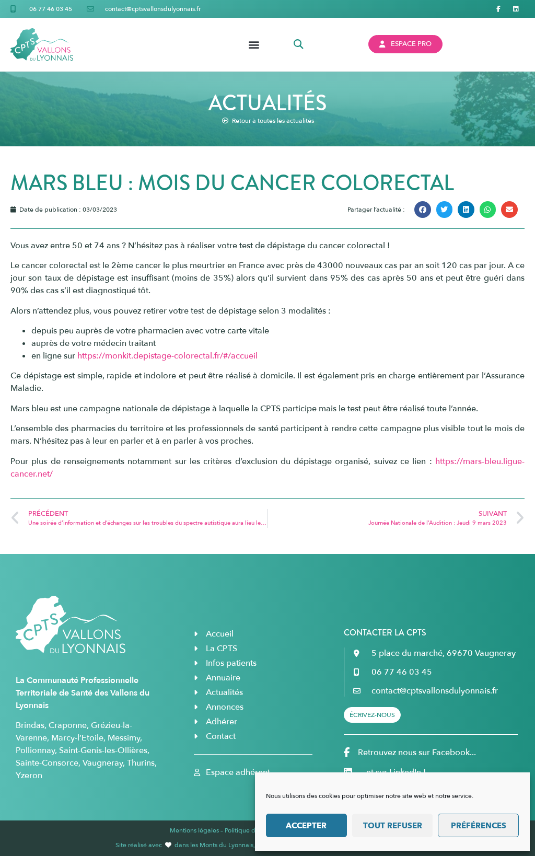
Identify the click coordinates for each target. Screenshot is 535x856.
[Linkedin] (516, 9)
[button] (253, 44)
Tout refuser (392, 825)
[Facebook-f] (498, 9)
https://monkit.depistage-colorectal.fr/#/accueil (167, 356)
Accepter (306, 825)
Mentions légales (194, 830)
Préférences (478, 825)
